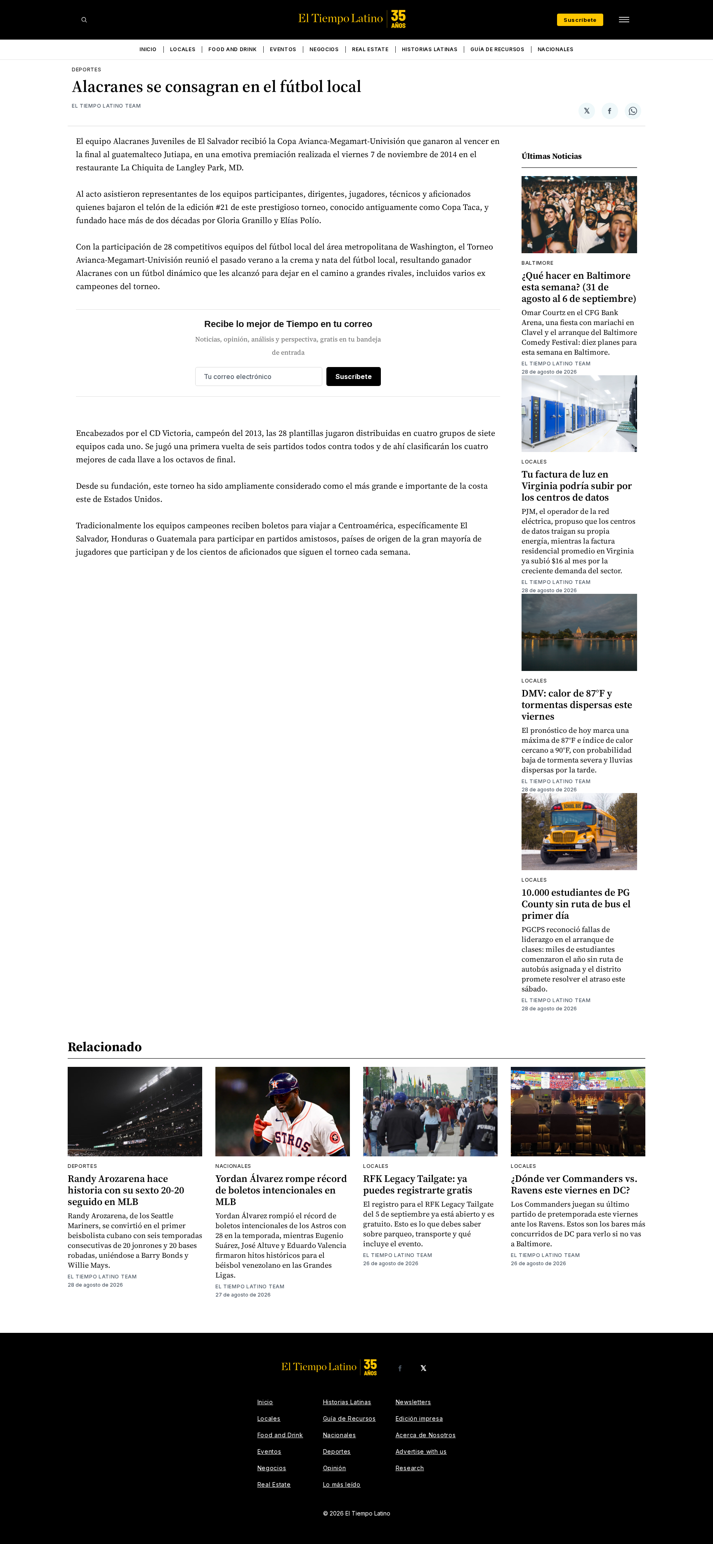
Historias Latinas (430, 49)
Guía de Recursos (497, 49)
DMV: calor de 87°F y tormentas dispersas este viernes (577, 704)
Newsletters (413, 1401)
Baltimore (537, 263)
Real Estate (370, 49)
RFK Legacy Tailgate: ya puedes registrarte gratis (417, 1184)
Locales (183, 49)
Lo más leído (342, 1484)
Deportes (87, 69)
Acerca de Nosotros (426, 1434)
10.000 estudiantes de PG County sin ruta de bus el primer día (576, 903)
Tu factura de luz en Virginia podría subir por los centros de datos (577, 485)
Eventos (283, 49)
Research (410, 1467)
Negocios (324, 49)
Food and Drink (232, 49)
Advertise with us (421, 1451)
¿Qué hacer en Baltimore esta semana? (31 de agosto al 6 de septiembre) (579, 286)
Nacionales (556, 49)
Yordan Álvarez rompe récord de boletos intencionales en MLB (281, 1190)
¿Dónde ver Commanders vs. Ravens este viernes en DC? (574, 1184)
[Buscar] (84, 19)
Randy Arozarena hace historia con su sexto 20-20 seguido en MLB (126, 1190)
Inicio (147, 49)
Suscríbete (580, 19)
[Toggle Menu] (624, 19)
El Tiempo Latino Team (106, 106)
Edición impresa (419, 1418)
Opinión (334, 1467)
